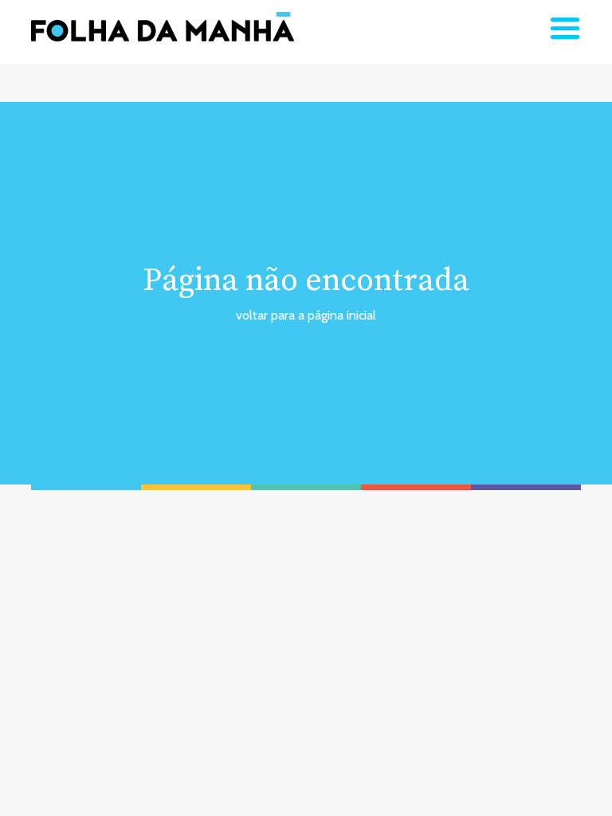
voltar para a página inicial (306, 315)
